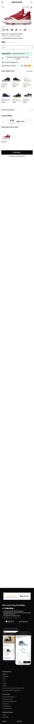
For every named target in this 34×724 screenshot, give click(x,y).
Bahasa (4, 721)
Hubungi (4, 686)
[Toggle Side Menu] (2, 2)
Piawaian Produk (6, 706)
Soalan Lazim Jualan (7, 699)
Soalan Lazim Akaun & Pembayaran (11, 690)
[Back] (2, 7)
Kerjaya (4, 683)
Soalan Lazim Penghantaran (9, 701)
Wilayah (19, 721)
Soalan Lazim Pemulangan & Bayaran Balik (13, 688)
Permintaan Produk (7, 708)
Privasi (4, 681)
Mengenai (4, 674)
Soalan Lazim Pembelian (8, 697)
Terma (4, 679)
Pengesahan (5, 676)
